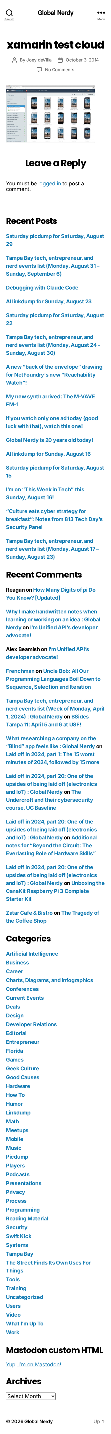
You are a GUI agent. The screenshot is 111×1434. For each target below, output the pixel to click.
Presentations (23, 1183)
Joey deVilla (39, 60)
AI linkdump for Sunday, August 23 (49, 301)
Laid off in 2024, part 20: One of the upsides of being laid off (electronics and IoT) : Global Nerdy (51, 784)
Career (14, 971)
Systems (17, 1245)
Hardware (18, 1086)
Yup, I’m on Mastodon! (33, 1364)
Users (13, 1306)
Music (14, 1148)
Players (15, 1165)
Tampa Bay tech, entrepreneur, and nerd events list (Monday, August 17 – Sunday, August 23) (52, 549)
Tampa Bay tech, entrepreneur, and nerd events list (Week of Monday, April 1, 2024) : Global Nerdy (55, 709)
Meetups (17, 1130)
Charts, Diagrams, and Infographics (49, 980)
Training (16, 1288)
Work (12, 1332)
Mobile (14, 1139)
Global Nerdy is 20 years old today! (49, 440)
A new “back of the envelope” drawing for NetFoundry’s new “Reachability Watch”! (54, 375)
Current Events (25, 998)
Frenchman (20, 671)
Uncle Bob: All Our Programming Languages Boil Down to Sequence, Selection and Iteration (53, 679)
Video (13, 1315)
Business (17, 962)
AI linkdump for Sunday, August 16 (48, 454)
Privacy (15, 1192)
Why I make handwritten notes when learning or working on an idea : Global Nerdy (53, 619)
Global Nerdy (56, 12)
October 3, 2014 (82, 60)
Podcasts (18, 1174)
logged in (49, 183)
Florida (14, 1051)
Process (16, 1201)
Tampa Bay (19, 1254)
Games (15, 1060)
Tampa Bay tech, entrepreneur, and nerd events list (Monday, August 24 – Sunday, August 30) (53, 345)
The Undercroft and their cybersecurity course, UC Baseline (49, 800)
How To (15, 1095)
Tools (13, 1279)
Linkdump (18, 1112)
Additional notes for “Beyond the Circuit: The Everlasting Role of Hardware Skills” (51, 845)
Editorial (16, 1033)
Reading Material (27, 1218)
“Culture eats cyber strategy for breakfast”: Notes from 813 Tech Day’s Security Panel (54, 519)
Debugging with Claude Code (42, 288)
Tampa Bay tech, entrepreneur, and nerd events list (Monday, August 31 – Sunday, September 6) (52, 266)
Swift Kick (18, 1236)
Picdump (17, 1157)
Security (17, 1227)
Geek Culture (22, 1068)
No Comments (59, 69)
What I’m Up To (25, 1323)
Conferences (22, 989)
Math (12, 1121)
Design (14, 1015)
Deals (13, 1007)
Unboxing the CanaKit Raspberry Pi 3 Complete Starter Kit (55, 891)
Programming (23, 1210)
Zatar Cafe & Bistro (29, 913)
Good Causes (22, 1077)
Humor (14, 1104)
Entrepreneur (22, 1042)
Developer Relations (31, 1024)
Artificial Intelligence (32, 954)
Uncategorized (24, 1297)
